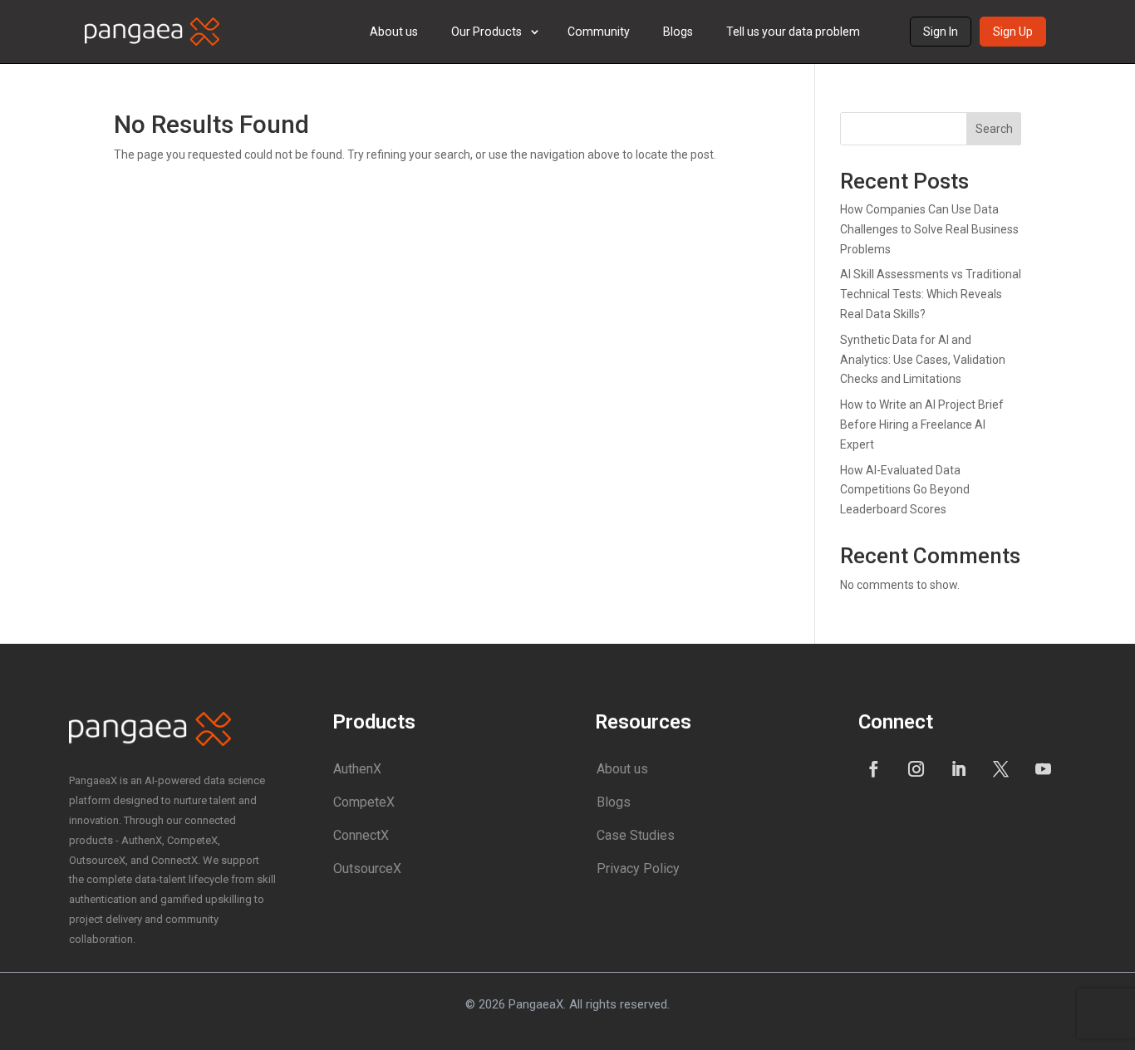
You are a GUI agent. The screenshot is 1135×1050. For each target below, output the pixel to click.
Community (599, 31)
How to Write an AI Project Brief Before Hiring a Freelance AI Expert (922, 424)
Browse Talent (512, 116)
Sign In (940, 31)
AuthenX (357, 769)
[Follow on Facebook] (874, 768)
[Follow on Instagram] (916, 768)
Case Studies (636, 835)
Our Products (486, 31)
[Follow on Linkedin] (959, 768)
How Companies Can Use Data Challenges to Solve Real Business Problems (929, 229)
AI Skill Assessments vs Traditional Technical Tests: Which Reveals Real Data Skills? (930, 294)
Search (994, 128)
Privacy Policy (638, 868)
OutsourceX (367, 868)
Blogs (678, 31)
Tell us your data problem (793, 31)
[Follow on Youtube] (1043, 768)
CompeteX (364, 802)
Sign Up (1013, 31)
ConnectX (361, 835)
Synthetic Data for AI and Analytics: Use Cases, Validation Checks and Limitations (922, 359)
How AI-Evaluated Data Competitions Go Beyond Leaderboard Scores (905, 490)
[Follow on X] (1001, 768)
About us (394, 31)
